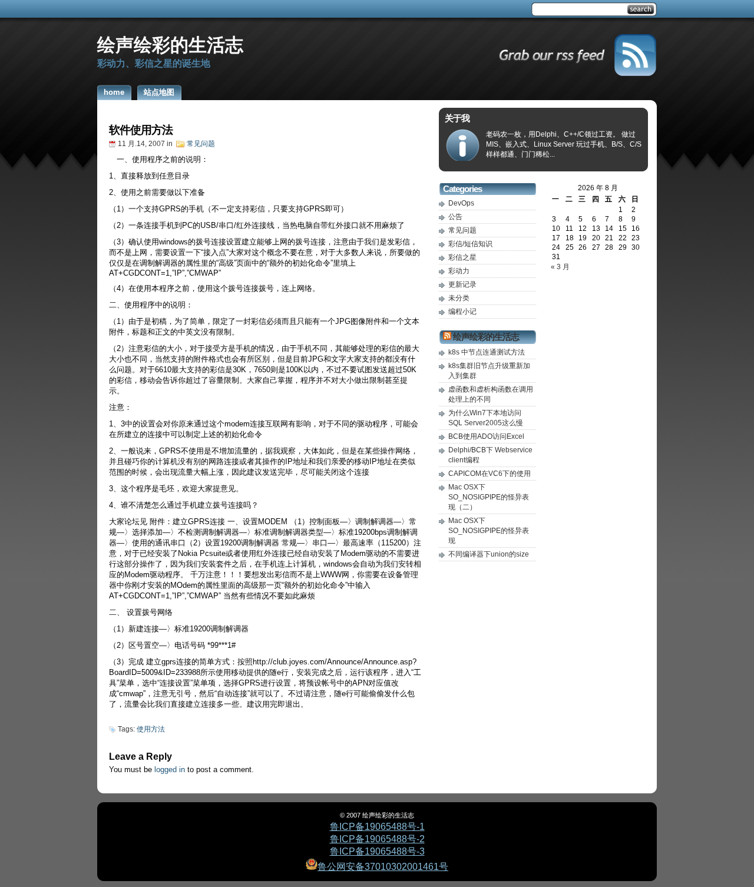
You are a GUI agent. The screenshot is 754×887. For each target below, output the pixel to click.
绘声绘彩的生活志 (170, 45)
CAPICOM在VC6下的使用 (489, 473)
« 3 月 (560, 267)
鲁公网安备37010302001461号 (383, 867)
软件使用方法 (141, 130)
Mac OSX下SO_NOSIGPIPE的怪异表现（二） (488, 497)
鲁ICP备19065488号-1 (377, 827)
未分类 (458, 298)
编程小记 (462, 311)
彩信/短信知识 (470, 244)
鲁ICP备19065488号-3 (377, 851)
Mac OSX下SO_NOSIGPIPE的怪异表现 (488, 531)
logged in (169, 769)
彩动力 (458, 271)
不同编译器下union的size (488, 554)
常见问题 (201, 144)
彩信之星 (462, 257)
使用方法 (151, 729)
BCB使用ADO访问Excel (486, 436)
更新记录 (462, 284)
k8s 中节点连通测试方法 (486, 352)
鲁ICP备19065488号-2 (377, 839)
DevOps (461, 203)
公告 (455, 217)
